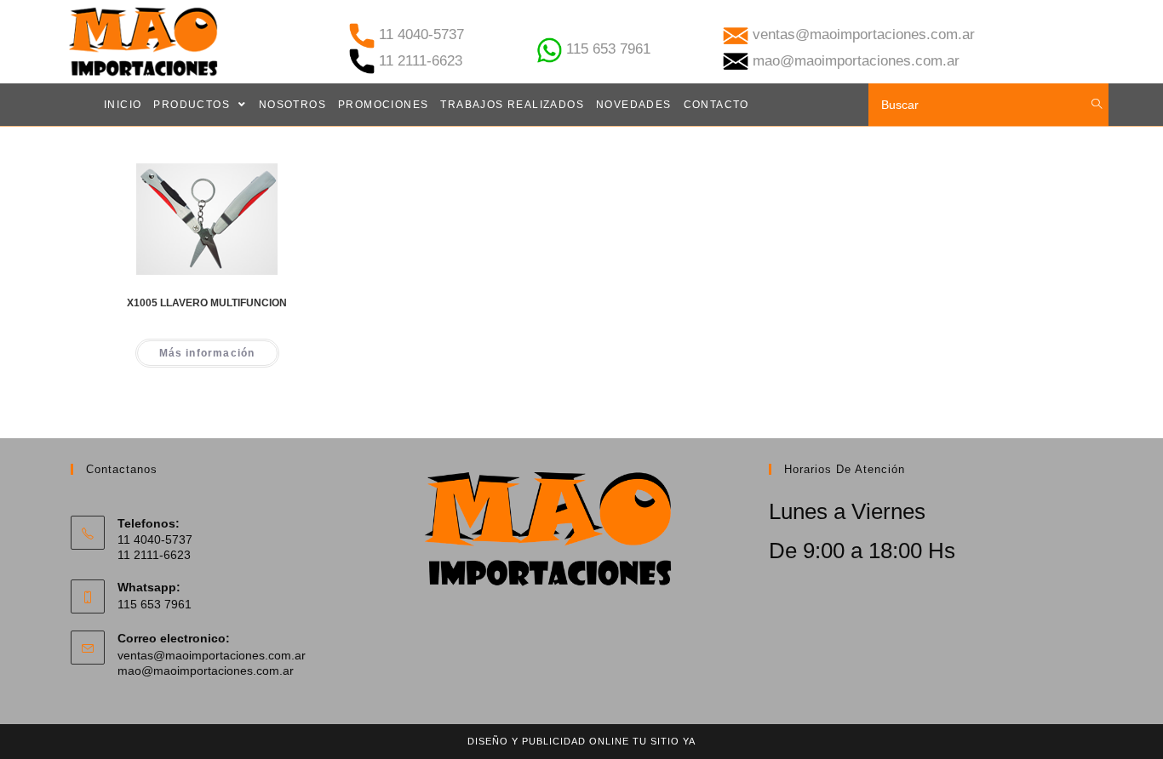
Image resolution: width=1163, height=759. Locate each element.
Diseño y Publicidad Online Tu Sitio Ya (581, 741)
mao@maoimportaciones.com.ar (205, 670)
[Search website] (1097, 104)
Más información (207, 353)
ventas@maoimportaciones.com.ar (211, 655)
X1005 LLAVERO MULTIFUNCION (207, 303)
